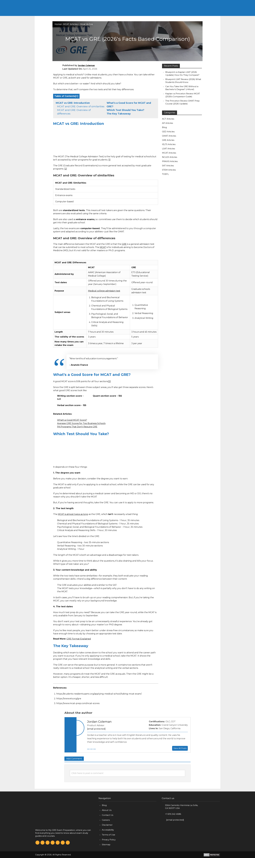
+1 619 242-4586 (173, 814)
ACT (166, 2)
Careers (106, 820)
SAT (188, 2)
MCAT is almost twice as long (73, 514)
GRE (145, 2)
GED (209, 2)
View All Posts (179, 748)
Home (136, 2)
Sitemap (106, 844)
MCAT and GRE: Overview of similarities (80, 106)
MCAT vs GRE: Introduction (73, 102)
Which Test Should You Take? (125, 110)
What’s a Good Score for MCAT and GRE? (129, 104)
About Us (106, 810)
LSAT (199, 2)
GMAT (156, 2)
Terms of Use (108, 834)
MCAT (178, 2)
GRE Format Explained (79, 639)
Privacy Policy (109, 839)
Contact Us (107, 815)
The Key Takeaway (119, 113)
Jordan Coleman (86, 65)
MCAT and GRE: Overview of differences (74, 112)
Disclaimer (107, 825)
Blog (104, 805)
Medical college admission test (104, 291)
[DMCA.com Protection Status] (212, 854)
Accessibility (108, 830)
